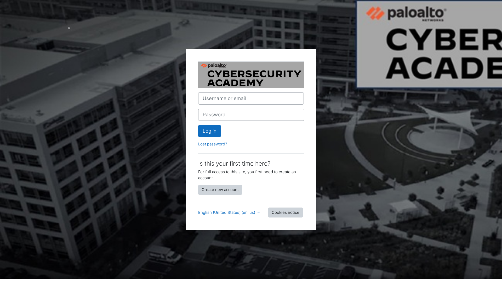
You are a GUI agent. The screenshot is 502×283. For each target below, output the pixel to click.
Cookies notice (285, 212)
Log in (209, 131)
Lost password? (212, 144)
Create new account (220, 189)
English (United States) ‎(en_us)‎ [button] (227, 212)
